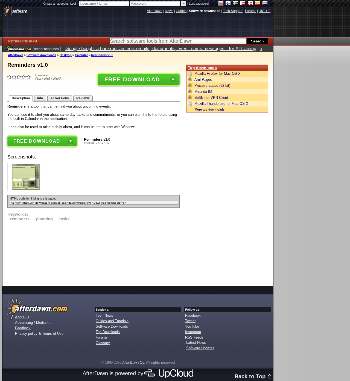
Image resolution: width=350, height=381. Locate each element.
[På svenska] (235, 3)
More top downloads (209, 109)
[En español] (257, 3)
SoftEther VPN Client (211, 98)
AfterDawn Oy (133, 362)
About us (22, 317)
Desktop (66, 55)
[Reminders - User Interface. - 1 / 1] (27, 190)
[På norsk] (243, 3)
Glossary (103, 343)
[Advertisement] (93, 252)
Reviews (83, 98)
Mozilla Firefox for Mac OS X (217, 73)
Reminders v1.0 (102, 55)
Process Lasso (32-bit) (212, 85)
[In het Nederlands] (265, 3)
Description (21, 98)
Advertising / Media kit (33, 323)
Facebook (193, 315)
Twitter (190, 321)
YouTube (192, 326)
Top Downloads (108, 332)
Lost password (199, 3)
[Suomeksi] (228, 3)
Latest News (196, 342)
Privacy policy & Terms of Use (39, 333)
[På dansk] (250, 3)
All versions (59, 98)
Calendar (81, 55)
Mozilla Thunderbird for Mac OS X (221, 104)
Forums (102, 337)
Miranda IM (203, 92)
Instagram (193, 332)
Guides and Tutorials (112, 321)
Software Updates (200, 348)
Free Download (132, 79)
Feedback (23, 328)
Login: (74, 3)
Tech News (104, 315)
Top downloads (202, 67)
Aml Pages (203, 79)
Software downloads (41, 55)
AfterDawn (15, 55)
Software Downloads (112, 326)
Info (40, 98)
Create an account (55, 3)
